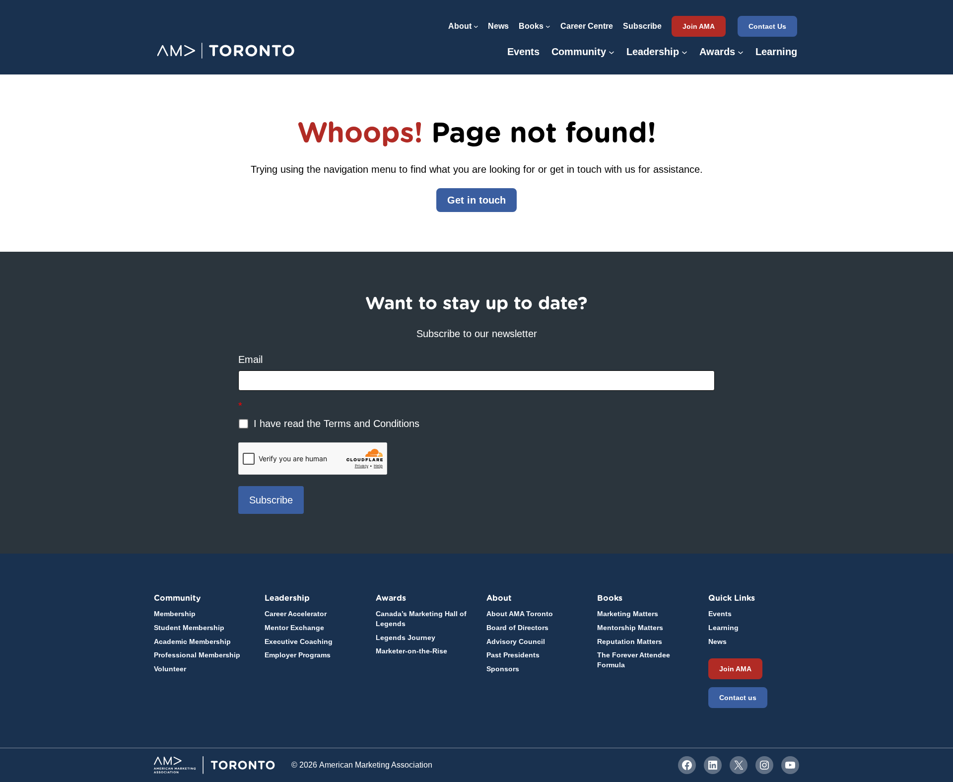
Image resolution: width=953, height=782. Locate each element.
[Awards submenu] (741, 52)
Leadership (287, 598)
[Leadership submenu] (684, 52)
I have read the (335, 423)
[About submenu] (476, 26)
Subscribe (271, 500)
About (499, 598)
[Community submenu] (611, 52)
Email (250, 359)
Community (177, 598)
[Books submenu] (547, 26)
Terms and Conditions (371, 423)
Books (609, 598)
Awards (391, 598)
